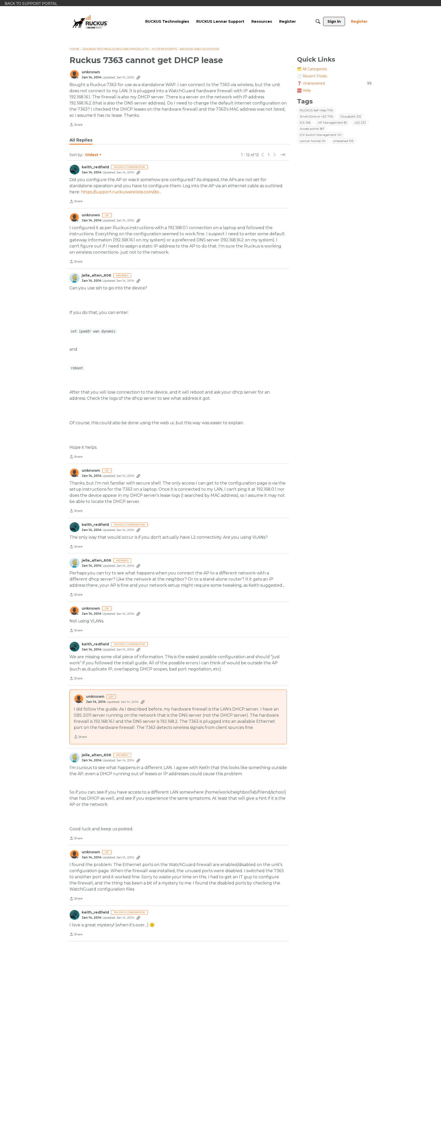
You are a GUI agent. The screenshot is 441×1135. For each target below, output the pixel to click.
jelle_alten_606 (96, 275)
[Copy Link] (138, 77)
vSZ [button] (360, 122)
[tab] (80, 140)
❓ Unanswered (334, 83)
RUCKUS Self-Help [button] (316, 110)
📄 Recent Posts (312, 76)
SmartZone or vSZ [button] (316, 116)
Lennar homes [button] (313, 141)
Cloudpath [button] (350, 116)
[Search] (318, 21)
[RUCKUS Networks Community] (90, 21)
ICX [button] (305, 122)
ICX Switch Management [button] (320, 135)
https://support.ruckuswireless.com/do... (121, 192)
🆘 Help (304, 90)
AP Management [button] (332, 122)
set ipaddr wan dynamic (93, 331)
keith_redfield (95, 167)
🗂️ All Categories (312, 69)
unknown (91, 72)
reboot (77, 368)
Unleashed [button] (343, 141)
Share (75, 125)
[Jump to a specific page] (283, 155)
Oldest (92, 155)
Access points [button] (312, 129)
